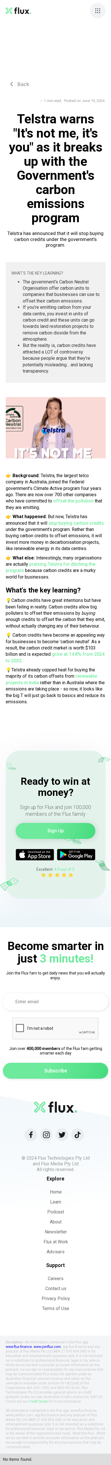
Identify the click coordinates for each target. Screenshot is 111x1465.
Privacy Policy (56, 1298)
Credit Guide (38, 1401)
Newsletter (56, 1232)
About (55, 1222)
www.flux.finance (19, 1347)
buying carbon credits (76, 523)
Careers (55, 1278)
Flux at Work (56, 1242)
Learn (55, 1202)
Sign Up (56, 830)
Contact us (55, 1288)
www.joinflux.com (47, 1347)
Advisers (56, 1251)
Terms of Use (55, 1308)
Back (19, 84)
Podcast (55, 1212)
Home (56, 1192)
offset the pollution (73, 501)
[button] (98, 11)
